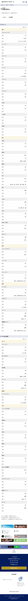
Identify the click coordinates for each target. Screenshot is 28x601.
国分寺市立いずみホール (11, 2)
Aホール (4, 17)
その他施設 (11, 17)
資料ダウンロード (6, 531)
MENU (23, 2)
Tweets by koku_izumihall (14, 591)
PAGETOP (14, 552)
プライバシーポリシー (18, 596)
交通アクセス (14, 564)
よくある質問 (5, 532)
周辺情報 (17, 531)
